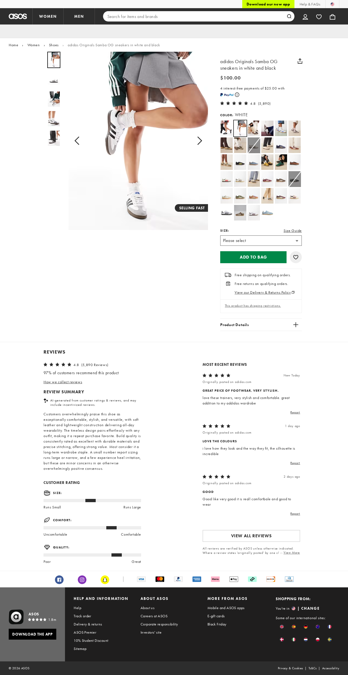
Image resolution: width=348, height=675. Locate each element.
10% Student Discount (91, 640)
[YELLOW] (227, 145)
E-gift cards (216, 615)
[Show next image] (198, 141)
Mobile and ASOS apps (226, 607)
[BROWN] (240, 145)
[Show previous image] (79, 141)
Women (33, 44)
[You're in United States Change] (332, 4)
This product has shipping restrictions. (253, 305)
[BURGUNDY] (267, 179)
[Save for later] (296, 257)
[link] (240, 128)
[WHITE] (254, 128)
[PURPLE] (295, 128)
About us (147, 607)
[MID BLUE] (254, 162)
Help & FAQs (310, 4)
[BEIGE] (267, 145)
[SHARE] (300, 61)
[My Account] (305, 16)
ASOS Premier (85, 632)
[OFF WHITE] (295, 195)
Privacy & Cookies (290, 668)
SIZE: (224, 230)
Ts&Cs (313, 668)
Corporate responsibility (159, 624)
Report (295, 412)
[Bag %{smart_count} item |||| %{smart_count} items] (332, 16)
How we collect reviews (63, 381)
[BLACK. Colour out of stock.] (295, 179)
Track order (82, 615)
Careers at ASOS (154, 615)
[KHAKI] (227, 162)
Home (13, 44)
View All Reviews (251, 536)
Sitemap (80, 648)
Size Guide (293, 230)
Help (77, 607)
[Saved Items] (319, 16)
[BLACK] (227, 128)
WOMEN (48, 16)
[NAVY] (281, 145)
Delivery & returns (88, 624)
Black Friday (216, 624)
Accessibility (330, 668)
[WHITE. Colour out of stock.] (254, 145)
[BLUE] (267, 212)
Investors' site (151, 632)
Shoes (54, 44)
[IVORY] (227, 179)
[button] (253, 257)
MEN (79, 16)
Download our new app (268, 4)
